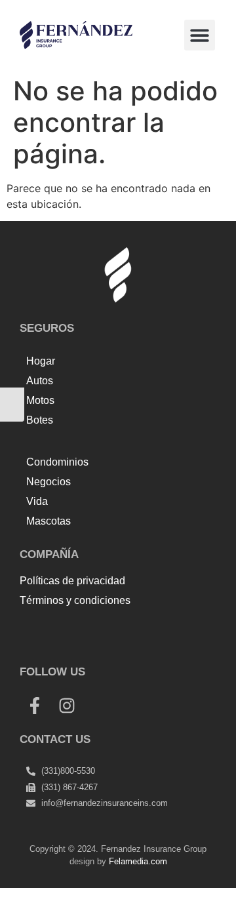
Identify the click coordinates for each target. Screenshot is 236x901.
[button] (199, 35)
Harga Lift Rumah (102, 645)
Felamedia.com (138, 861)
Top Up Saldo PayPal (72, 629)
